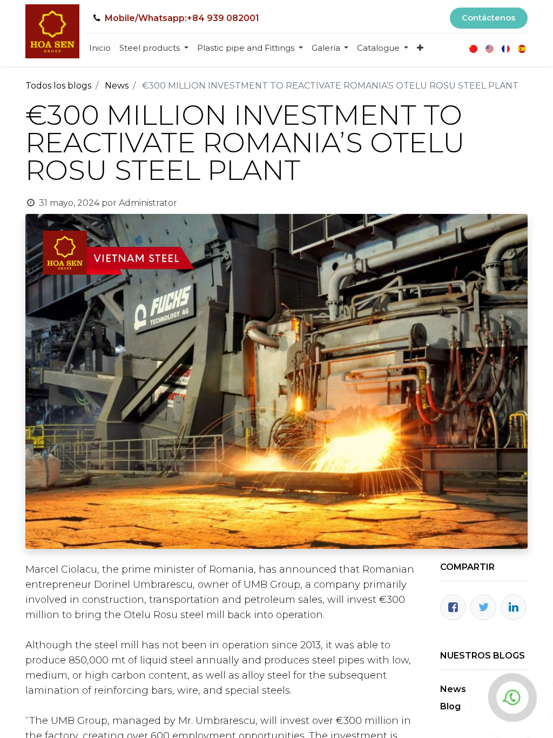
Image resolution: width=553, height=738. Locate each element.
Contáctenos (488, 17)
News (117, 85)
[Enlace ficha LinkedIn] (514, 607)
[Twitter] (483, 607)
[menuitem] (100, 48)
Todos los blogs (58, 85)
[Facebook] (453, 607)
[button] (420, 48)
